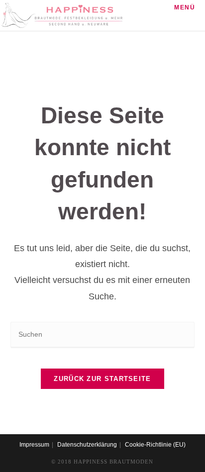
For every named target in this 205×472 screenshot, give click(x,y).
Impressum (34, 444)
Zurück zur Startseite (102, 378)
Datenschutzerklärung (87, 444)
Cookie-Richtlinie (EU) (155, 444)
